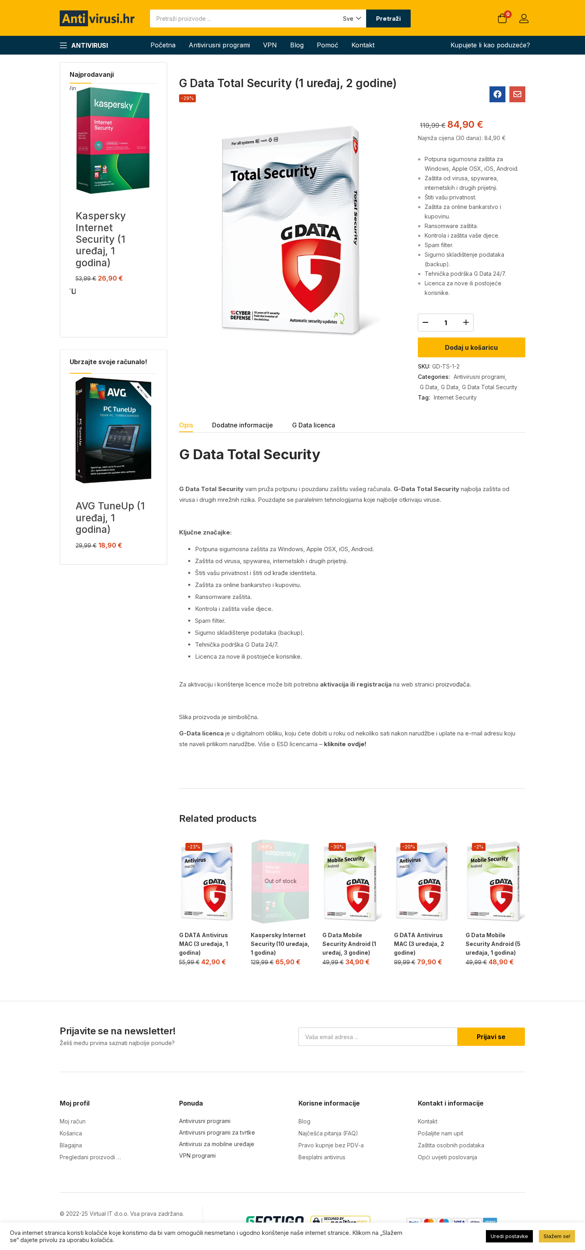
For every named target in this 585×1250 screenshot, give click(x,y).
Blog (297, 45)
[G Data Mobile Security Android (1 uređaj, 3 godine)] (352, 881)
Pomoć (327, 45)
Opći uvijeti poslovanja (447, 1157)
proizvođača (453, 684)
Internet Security (455, 397)
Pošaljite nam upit (440, 1133)
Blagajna (71, 1145)
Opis (186, 425)
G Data (428, 387)
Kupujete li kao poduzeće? (490, 45)
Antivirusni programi (219, 45)
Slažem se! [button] (557, 1236)
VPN (270, 45)
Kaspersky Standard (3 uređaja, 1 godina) (107, 233)
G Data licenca (313, 425)
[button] (351, 18)
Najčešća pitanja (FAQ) (328, 1133)
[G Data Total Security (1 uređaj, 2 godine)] (497, 94)
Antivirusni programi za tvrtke (217, 1132)
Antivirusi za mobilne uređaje (216, 1144)
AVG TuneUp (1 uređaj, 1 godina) (110, 517)
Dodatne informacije (242, 425)
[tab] (195, 426)
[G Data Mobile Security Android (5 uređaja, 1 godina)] (495, 881)
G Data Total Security (489, 387)
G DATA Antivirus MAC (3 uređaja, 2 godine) (419, 944)
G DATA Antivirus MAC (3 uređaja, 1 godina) (203, 944)
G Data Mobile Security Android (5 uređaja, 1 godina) (493, 944)
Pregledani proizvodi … (90, 1157)
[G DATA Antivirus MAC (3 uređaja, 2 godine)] (424, 881)
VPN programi (197, 1155)
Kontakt (362, 45)
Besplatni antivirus (321, 1157)
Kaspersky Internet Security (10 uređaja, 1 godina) (280, 944)
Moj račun (73, 1121)
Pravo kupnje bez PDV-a (331, 1145)
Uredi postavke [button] (509, 1236)
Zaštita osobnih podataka (451, 1145)
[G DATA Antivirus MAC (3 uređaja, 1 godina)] (209, 881)
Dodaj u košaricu (471, 347)
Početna (163, 45)
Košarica (71, 1133)
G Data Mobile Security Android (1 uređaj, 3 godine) (349, 944)
